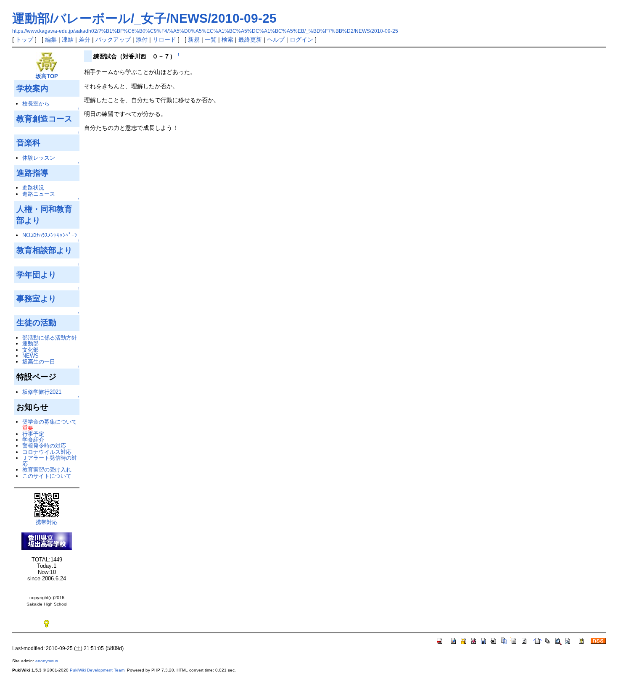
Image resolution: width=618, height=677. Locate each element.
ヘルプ (276, 39)
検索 (227, 39)
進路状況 (33, 187)
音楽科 (28, 142)
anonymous (46, 661)
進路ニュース (38, 194)
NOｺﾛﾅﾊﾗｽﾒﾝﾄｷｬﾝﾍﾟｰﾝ (49, 235)
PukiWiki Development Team (97, 670)
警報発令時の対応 (44, 446)
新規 (194, 39)
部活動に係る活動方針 (49, 338)
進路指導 (32, 172)
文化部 (30, 350)
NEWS (30, 356)
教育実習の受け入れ (46, 469)
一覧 (211, 39)
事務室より (36, 298)
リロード (164, 39)
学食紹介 (33, 440)
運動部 (30, 343)
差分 (84, 39)
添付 (142, 39)
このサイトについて (46, 476)
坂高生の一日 (38, 361)
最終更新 (250, 39)
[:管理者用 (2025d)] (46, 623)
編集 (51, 39)
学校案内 (32, 88)
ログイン (301, 39)
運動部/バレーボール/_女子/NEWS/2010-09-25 (144, 18)
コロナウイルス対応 (46, 452)
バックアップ (113, 39)
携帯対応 (47, 522)
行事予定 (33, 434)
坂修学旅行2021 (41, 392)
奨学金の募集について (49, 422)
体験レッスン (38, 158)
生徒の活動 (36, 322)
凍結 (68, 39)
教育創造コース (44, 118)
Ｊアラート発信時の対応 (49, 461)
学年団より (36, 274)
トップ (24, 39)
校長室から (36, 103)
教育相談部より (44, 250)
